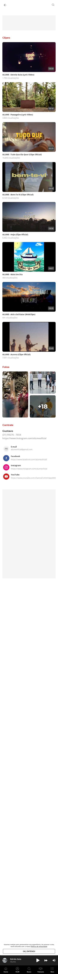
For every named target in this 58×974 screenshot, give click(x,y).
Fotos (5, 367)
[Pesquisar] (53, 4)
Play (38, 960)
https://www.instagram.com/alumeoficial (24, 438)
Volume (54, 960)
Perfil (17, 972)
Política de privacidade (39, 946)
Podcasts (40, 972)
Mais (52, 972)
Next (46, 960)
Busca (29, 972)
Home (6, 972)
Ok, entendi (29, 951)
